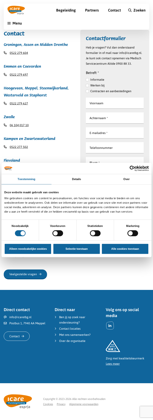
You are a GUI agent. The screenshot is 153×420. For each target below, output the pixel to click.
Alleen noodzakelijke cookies (28, 248)
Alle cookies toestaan (125, 248)
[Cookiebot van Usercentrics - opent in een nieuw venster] (132, 168)
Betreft (92, 73)
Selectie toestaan (76, 248)
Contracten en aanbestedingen (110, 91)
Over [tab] (126, 179)
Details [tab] (76, 179)
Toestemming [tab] (26, 179)
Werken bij (97, 85)
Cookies (48, 404)
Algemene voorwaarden (83, 404)
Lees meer (113, 363)
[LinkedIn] (110, 325)
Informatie (97, 79)
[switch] (57, 233)
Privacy (61, 404)
